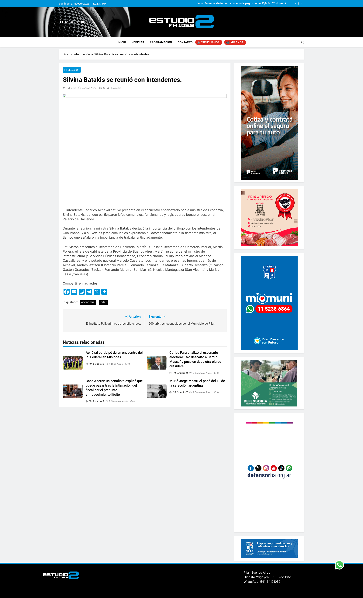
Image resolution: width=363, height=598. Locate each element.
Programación (161, 42)
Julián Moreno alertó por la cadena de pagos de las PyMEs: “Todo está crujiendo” (241, 3)
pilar (103, 302)
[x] (71, 22)
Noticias (138, 42)
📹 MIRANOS (234, 42)
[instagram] (66, 22)
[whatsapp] (76, 22)
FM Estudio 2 (96, 364)
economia (88, 302)
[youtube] (82, 22)
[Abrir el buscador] (302, 42)
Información (71, 69)
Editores (71, 88)
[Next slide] (301, 3)
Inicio (122, 42)
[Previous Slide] (295, 3)
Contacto (185, 42)
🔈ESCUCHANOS (208, 42)
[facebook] (61, 22)
